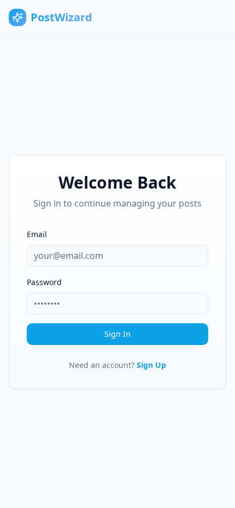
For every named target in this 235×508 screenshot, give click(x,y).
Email (37, 234)
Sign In (117, 334)
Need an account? (117, 365)
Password (44, 282)
